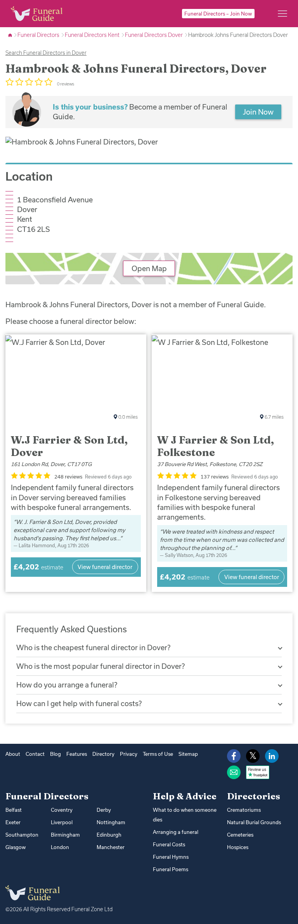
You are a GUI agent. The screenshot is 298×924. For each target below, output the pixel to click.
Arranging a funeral (175, 832)
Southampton (21, 834)
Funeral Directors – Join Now (218, 13)
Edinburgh (109, 834)
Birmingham (65, 834)
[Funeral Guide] (10, 35)
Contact (35, 754)
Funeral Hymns (171, 857)
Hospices (237, 847)
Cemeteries (240, 834)
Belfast (13, 810)
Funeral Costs (169, 844)
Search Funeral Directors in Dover (46, 53)
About (12, 754)
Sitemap (188, 754)
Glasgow (15, 847)
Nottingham (111, 822)
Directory (103, 754)
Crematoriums (244, 810)
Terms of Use (158, 754)
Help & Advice (185, 796)
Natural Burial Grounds (254, 822)
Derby (104, 810)
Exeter (13, 822)
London (60, 847)
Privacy (128, 754)
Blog (55, 754)
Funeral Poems (170, 869)
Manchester (111, 847)
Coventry (62, 810)
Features (76, 754)
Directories (253, 796)
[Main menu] (282, 13)
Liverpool (62, 822)
